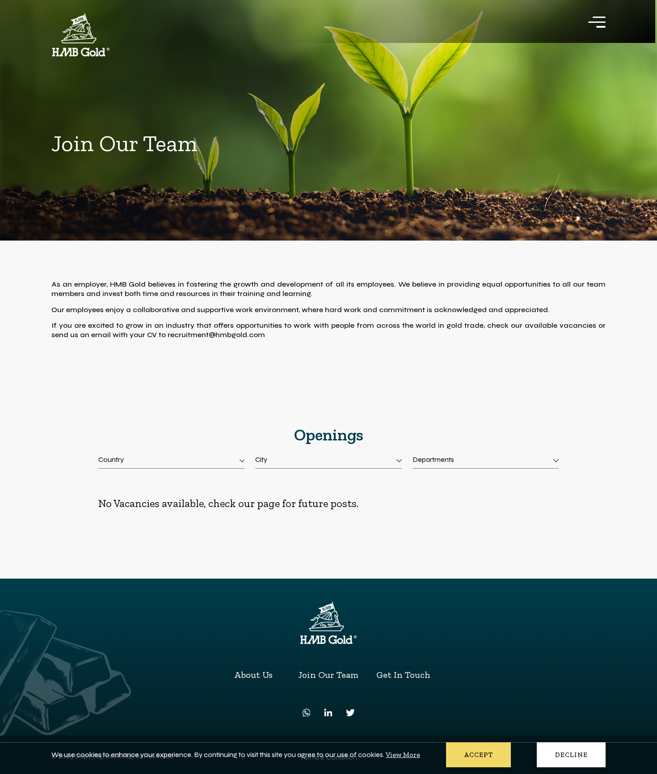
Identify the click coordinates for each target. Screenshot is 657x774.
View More (403, 754)
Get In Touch (403, 674)
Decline (571, 755)
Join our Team (328, 674)
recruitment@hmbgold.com (216, 334)
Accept (478, 755)
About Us (253, 674)
